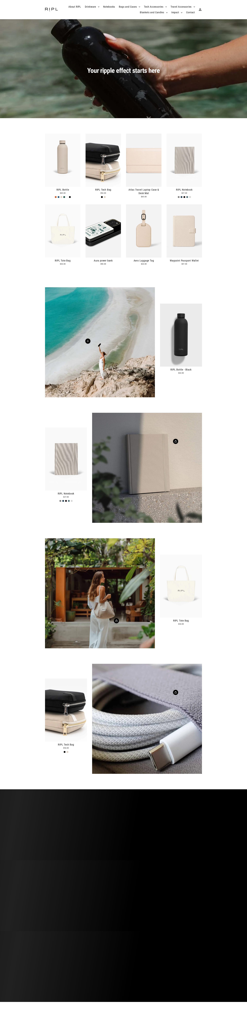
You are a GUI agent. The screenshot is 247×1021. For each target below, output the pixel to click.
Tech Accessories (154, 6)
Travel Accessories (181, 6)
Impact (175, 12)
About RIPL (74, 6)
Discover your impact (123, 834)
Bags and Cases (128, 6)
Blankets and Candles (152, 12)
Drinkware (91, 6)
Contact (190, 12)
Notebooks (109, 6)
